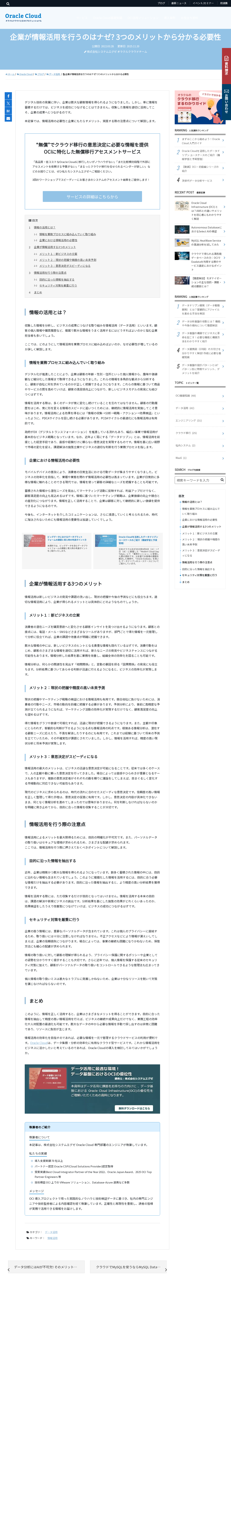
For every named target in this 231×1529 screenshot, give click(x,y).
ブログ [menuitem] (161, 3)
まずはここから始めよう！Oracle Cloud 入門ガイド (201, 141)
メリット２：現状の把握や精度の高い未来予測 (67, 260)
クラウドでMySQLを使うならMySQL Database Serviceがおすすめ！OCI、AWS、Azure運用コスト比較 (131, 1266)
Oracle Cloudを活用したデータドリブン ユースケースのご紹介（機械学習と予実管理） (201, 155)
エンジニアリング (189, 420)
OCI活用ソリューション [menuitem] (143, 18)
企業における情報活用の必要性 (58, 240)
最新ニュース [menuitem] (178, 3)
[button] (222, 479)
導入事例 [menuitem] (169, 18)
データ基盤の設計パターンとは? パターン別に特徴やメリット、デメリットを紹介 (201, 369)
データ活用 (51, 1232)
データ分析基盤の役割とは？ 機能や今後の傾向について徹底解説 (201, 323)
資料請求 (226, 68)
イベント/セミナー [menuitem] (203, 3)
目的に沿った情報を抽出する (57, 279)
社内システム (185, 445)
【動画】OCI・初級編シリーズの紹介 (200, 168)
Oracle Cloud (39, 1043)
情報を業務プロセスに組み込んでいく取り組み (67, 234)
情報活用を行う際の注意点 (50, 272)
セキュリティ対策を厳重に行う (58, 285)
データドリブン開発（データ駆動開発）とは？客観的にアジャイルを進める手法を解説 (201, 309)
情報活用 (52, 1238)
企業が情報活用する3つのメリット (55, 247)
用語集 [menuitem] (224, 3)
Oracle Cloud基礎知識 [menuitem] (107, 18)
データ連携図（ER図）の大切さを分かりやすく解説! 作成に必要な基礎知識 (201, 353)
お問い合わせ (226, 103)
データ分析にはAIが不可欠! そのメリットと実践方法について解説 (49, 1266)
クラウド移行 (186, 433)
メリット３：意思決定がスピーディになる (65, 266)
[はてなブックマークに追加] (8, 110)
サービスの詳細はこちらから (92, 196)
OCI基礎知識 (186, 395)
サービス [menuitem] (82, 18)
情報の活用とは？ (45, 227)
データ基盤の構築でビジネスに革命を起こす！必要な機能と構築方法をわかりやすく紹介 (201, 337)
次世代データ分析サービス (197, 180)
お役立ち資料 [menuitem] (189, 18)
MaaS (181, 458)
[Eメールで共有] (8, 118)
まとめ (38, 292)
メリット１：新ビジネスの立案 (58, 254)
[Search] (8, 3)
